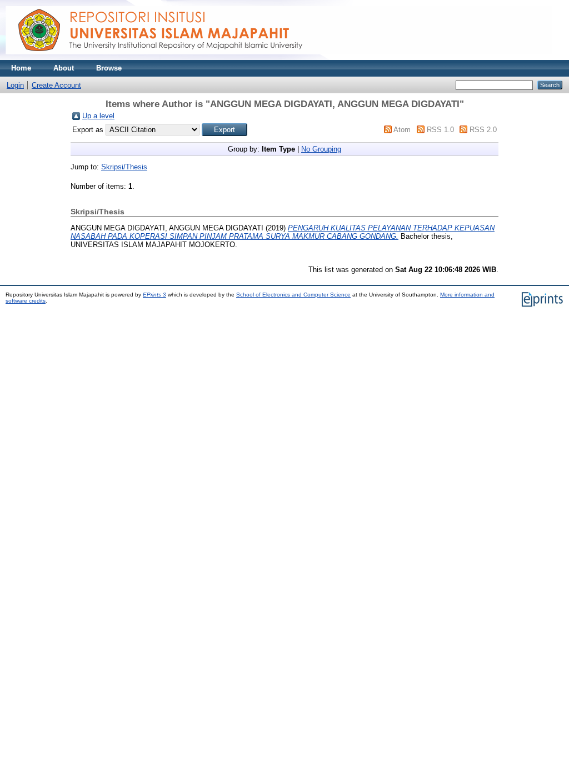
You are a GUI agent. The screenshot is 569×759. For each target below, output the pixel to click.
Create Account (56, 85)
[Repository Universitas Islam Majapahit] (278, 57)
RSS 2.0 (483, 129)
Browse (109, 68)
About (63, 68)
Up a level (98, 116)
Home (21, 68)
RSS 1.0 (440, 129)
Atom (402, 129)
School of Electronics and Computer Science (293, 294)
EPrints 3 (154, 294)
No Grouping (321, 149)
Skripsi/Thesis (124, 167)
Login (15, 85)
